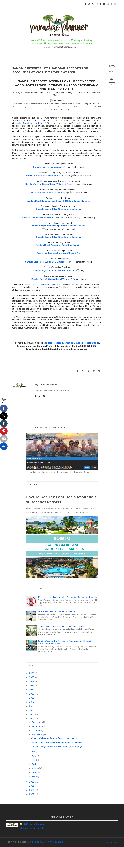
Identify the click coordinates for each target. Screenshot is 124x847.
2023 (32, 677)
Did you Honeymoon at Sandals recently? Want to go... (57, 746)
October (36, 730)
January (36, 776)
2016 (32, 706)
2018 (32, 697)
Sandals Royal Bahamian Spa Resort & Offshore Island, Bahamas (58, 201)
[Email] (4, 438)
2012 (32, 781)
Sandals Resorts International (47, 167)
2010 (32, 790)
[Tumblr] (4, 423)
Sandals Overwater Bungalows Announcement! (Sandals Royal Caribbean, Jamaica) (66, 642)
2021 (32, 685)
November (37, 726)
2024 (32, 673)
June (34, 755)
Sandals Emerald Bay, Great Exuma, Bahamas (48, 175)
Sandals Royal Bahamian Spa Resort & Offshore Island (58, 226)
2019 (32, 693)
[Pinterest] (4, 431)
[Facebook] (4, 408)
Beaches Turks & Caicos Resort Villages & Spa (48, 184)
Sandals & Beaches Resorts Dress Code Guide (61, 626)
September (37, 734)
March (35, 768)
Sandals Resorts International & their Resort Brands (71, 343)
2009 (32, 794)
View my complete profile (32, 828)
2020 (32, 689)
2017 (32, 702)
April (34, 764)
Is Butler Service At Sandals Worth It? (57, 611)
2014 (32, 714)
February (36, 772)
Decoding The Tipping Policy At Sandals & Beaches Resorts (67, 597)
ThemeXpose (109, 842)
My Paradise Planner (33, 824)
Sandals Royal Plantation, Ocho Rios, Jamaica (58, 245)
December (37, 722)
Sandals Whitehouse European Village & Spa (58, 253)
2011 (32, 785)
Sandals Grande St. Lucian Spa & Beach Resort (48, 262)
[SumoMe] (4, 446)
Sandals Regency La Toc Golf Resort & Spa (54, 270)
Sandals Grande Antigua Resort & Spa (48, 193)
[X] (4, 416)
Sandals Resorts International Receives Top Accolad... (57, 742)
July (34, 751)
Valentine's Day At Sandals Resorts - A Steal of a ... (56, 738)
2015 (32, 710)
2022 (32, 681)
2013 (32, 718)
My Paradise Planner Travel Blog (44, 842)
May (34, 760)
